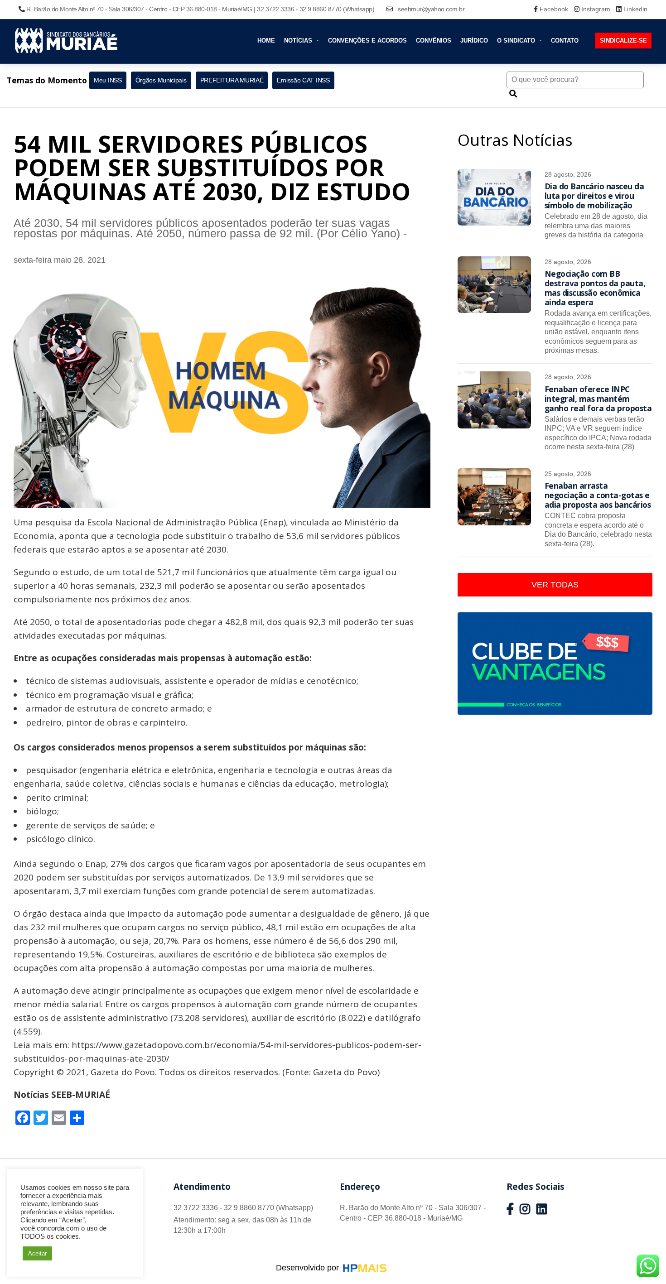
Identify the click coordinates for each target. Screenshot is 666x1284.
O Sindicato (517, 40)
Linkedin (634, 9)
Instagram (595, 9)
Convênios (433, 40)
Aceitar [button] (37, 1253)
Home (266, 40)
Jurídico (474, 40)
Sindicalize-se (623, 40)
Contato (565, 40)
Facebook (554, 9)
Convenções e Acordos (367, 40)
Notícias (299, 40)
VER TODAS (555, 584)
